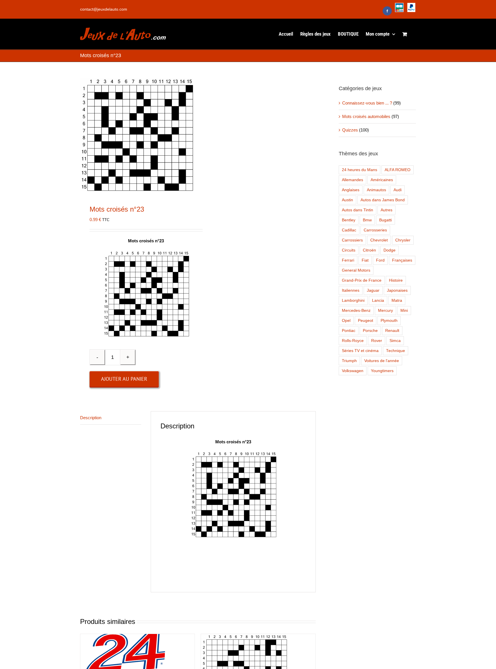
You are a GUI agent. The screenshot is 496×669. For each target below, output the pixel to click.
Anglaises (350, 190)
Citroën (369, 250)
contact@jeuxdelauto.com (103, 9)
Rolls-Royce (353, 341)
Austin (347, 200)
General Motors (356, 270)
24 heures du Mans (359, 170)
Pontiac (348, 330)
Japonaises (397, 290)
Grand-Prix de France (361, 280)
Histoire (396, 280)
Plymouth (389, 320)
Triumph (349, 361)
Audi (398, 190)
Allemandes (352, 180)
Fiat (365, 260)
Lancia (378, 300)
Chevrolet (379, 240)
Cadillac (349, 230)
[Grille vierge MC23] (136, 134)
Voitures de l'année (381, 361)
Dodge (389, 250)
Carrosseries (375, 230)
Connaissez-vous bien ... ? (367, 102)
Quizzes (350, 129)
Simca (395, 341)
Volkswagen (352, 371)
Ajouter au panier (124, 379)
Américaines (382, 180)
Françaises (402, 260)
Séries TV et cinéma (360, 351)
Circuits (348, 250)
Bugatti (385, 220)
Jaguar (373, 290)
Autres (386, 210)
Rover (376, 341)
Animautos (376, 190)
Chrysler (402, 240)
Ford (380, 260)
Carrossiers (352, 240)
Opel (346, 320)
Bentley (348, 220)
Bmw (367, 220)
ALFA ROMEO (397, 170)
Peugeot (365, 320)
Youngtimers (382, 371)
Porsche (370, 330)
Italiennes (350, 290)
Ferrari (348, 260)
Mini (404, 310)
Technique (395, 351)
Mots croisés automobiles (366, 116)
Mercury (385, 310)
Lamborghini (353, 300)
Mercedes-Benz (356, 310)
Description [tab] (90, 417)
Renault (392, 330)
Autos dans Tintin (357, 210)
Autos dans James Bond (383, 200)
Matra (397, 300)
